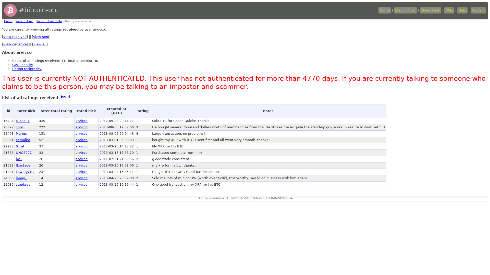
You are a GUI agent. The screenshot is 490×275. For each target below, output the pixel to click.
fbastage (23, 165)
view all (39, 44)
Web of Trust (405, 10)
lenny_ (21, 178)
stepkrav (23, 184)
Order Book (430, 10)
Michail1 (23, 121)
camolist (23, 140)
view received (15, 37)
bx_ (19, 159)
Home (385, 10)
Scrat (20, 146)
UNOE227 (24, 153)
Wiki (449, 10)
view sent (41, 37)
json (65, 96)
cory (19, 127)
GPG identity (22, 65)
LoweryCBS (25, 172)
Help (462, 10)
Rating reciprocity (27, 69)
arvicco (82, 121)
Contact (478, 10)
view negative (15, 44)
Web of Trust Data (49, 21)
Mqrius (21, 133)
